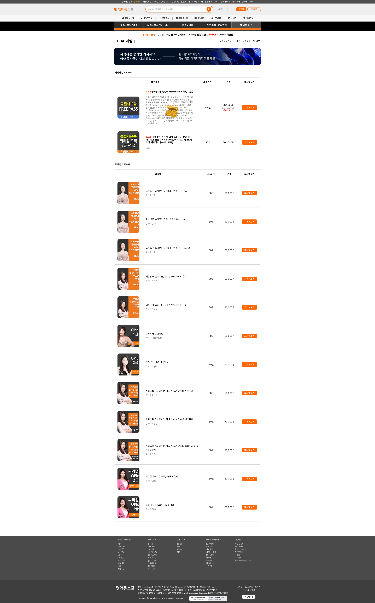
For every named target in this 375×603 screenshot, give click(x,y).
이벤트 (234, 18)
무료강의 (165, 18)
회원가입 (254, 9)
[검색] (209, 9)
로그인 (241, 9)
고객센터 (217, 18)
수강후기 (201, 18)
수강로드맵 (148, 18)
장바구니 (249, 18)
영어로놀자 (183, 18)
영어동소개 (129, 18)
